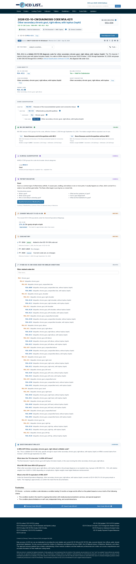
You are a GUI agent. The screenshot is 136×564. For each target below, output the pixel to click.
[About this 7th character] (66, 29)
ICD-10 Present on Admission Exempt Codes (106, 528)
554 (72, 136)
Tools (113, 47)
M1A (32, 115)
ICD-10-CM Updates (99, 523)
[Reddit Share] (112, 41)
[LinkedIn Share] (107, 41)
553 (21, 136)
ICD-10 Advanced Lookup (24, 525)
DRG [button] (73, 11)
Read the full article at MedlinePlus (30, 202)
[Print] (117, 41)
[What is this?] (34, 127)
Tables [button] (56, 11)
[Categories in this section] (46, 115)
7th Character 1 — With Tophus (54, 29)
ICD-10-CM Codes (24, 25)
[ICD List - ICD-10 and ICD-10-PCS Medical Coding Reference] (29, 5)
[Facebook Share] (104, 41)
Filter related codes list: (26, 269)
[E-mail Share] (115, 41)
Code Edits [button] (82, 11)
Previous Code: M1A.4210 (33, 506)
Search (118, 6)
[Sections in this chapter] (60, 111)
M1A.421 (20, 90)
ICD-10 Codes (21, 528)
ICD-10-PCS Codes (32, 528)
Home (19, 11)
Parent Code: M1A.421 (70, 506)
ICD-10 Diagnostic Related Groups (109, 525)
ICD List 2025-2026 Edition (97, 3)
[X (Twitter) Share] (109, 41)
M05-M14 (31, 111)
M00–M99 (28, 107)
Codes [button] (25, 11)
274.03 (22, 224)
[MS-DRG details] (115, 20)
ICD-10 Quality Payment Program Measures (106, 530)
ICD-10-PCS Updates (113, 523)
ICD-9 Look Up (21, 532)
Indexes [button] (47, 11)
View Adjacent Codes (108, 35)
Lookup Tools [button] (36, 11)
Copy (36, 35)
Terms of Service (33, 538)
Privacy (26, 538)
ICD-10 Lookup (21, 523)
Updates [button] (93, 11)
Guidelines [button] (65, 11)
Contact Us (20, 538)
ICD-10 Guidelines (22, 530)
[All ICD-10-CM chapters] (78, 106)
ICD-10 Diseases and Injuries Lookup (44, 525)
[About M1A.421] (25, 89)
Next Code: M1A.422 (103, 506)
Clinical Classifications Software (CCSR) (56, 59)
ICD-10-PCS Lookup (33, 523)
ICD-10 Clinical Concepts (90, 525)
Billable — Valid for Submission (30, 29)
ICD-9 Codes (43, 528)
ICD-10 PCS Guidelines (35, 530)
